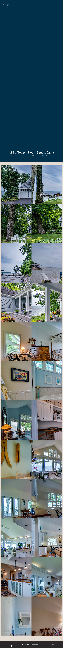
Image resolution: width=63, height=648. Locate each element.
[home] (6, 5)
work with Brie (56, 4)
